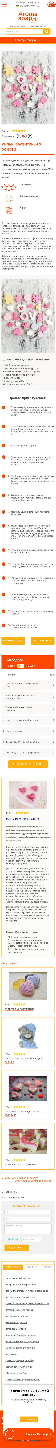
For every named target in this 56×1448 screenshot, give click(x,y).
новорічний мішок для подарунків (22, 1341)
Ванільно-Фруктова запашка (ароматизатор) (20, 696)
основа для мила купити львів (20, 1348)
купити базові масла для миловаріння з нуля (27, 1303)
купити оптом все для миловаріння (23, 1379)
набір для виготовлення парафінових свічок (27, 1291)
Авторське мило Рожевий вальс (21, 1165)
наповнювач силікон (16, 1329)
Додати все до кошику (28, 764)
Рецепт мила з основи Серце (19, 1009)
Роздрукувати (42, 640)
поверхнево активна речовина (21, 1284)
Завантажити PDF (13, 640)
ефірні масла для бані (16, 1373)
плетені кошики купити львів (19, 1310)
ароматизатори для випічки (19, 1367)
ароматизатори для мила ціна (20, 1297)
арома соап (11, 1354)
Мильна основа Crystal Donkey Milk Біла (23, 684)
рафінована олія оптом (17, 1316)
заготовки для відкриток (18, 1278)
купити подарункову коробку (20, 1360)
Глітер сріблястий (14, 731)
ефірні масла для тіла (16, 1322)
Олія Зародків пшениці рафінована (23, 752)
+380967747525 (27, 6)
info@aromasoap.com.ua (30, 2)
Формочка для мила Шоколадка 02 (23, 742)
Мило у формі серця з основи (22, 819)
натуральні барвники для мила (21, 1335)
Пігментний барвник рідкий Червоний (19, 708)
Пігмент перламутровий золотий (22, 720)
